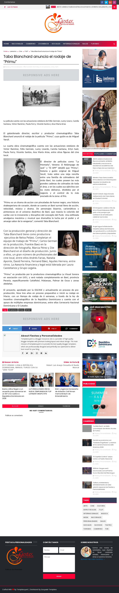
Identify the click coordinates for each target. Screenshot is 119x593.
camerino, (47, 67)
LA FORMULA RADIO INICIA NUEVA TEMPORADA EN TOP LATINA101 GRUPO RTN (40, 391)
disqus (40, 406)
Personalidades (11, 49)
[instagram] (114, 2)
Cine (92, 506)
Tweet (15, 329)
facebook (66, 406)
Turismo (95, 44)
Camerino (31, 44)
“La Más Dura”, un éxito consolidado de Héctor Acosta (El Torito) (104, 428)
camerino (98, 529)
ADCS (40, 7)
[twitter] (106, 2)
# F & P (28, 310)
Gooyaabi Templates (49, 589)
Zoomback (43, 44)
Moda (86, 517)
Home (6, 44)
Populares (99, 154)
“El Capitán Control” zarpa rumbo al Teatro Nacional (102, 458)
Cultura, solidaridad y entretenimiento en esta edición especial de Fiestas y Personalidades (104, 486)
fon (107, 529)
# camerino (13, 310)
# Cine (21, 310)
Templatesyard (22, 589)
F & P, (57, 67)
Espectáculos (90, 510)
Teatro (108, 525)
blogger (15, 406)
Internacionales (71, 44)
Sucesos (98, 525)
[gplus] (110, 2)
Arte (86, 506)
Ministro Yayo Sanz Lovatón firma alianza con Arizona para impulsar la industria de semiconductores (104, 180)
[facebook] (102, 2)
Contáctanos (9, 2)
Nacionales (17, 44)
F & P (101, 510)
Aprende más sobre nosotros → (93, 559)
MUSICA (104, 513)
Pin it (54, 329)
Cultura (101, 506)
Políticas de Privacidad (13, 569)
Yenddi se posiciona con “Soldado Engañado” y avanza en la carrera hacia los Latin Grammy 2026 (104, 443)
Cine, (53, 67)
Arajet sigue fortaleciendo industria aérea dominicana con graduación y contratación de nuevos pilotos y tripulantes (104, 229)
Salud (85, 44)
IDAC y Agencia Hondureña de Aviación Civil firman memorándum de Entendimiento (66, 392)
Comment (73, 329)
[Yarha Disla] (114, 589)
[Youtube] (98, 2)
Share (34, 329)
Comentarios (110, 154)
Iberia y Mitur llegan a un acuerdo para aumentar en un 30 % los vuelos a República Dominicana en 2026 (14, 394)
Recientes (88, 154)
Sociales (56, 44)
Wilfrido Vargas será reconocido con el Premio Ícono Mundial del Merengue (104, 470)
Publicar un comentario (14, 415)
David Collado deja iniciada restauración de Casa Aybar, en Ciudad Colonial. (104, 196)
